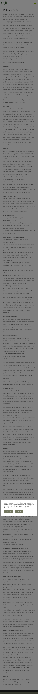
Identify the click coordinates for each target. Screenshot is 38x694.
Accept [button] (19, 512)
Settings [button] (9, 512)
